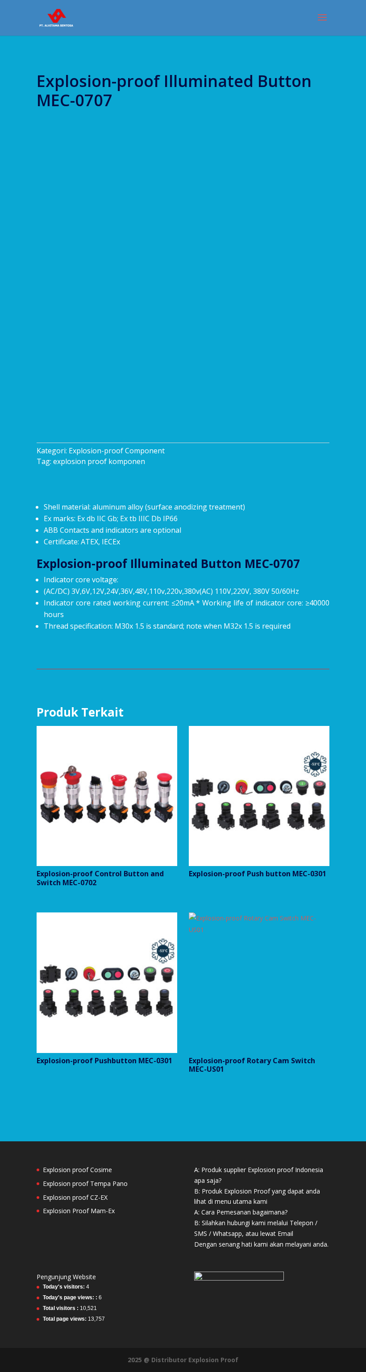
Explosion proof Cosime (77, 1169)
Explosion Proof (213, 1359)
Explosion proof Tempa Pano (85, 1183)
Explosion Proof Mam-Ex (79, 1210)
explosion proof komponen (99, 461)
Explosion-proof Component (117, 451)
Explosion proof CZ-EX (75, 1197)
